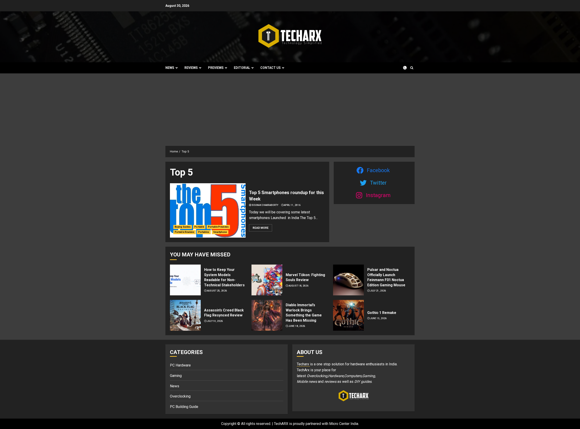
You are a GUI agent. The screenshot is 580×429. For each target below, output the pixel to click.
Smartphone (220, 232)
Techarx (303, 364)
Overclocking (180, 396)
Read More (260, 227)
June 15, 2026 (378, 318)
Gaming (176, 376)
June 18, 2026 (297, 326)
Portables (203, 232)
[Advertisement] (290, 107)
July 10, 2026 (215, 321)
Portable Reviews (184, 232)
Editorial (242, 68)
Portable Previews (218, 227)
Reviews (191, 68)
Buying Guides (183, 227)
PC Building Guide (184, 407)
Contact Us (270, 68)
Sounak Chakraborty (265, 205)
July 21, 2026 (378, 290)
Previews (216, 68)
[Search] (412, 67)
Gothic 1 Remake (381, 313)
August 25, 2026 (217, 290)
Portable (199, 227)
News (169, 68)
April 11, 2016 (292, 205)
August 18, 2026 (299, 285)
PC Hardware (180, 365)
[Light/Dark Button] (402, 67)
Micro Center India (343, 424)
